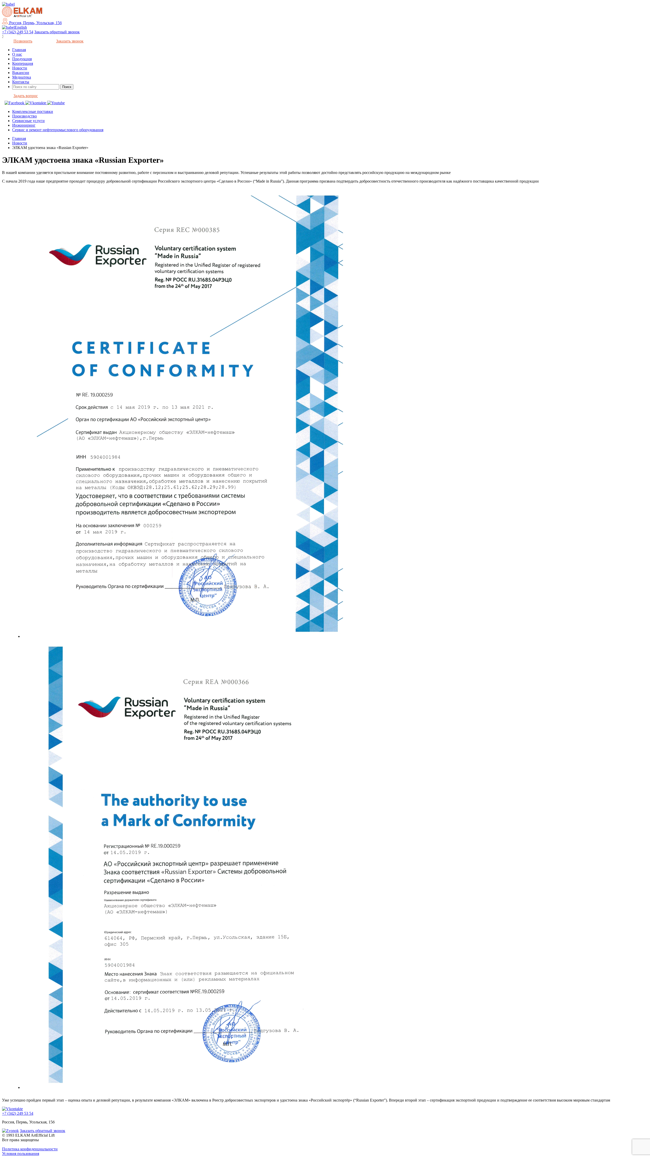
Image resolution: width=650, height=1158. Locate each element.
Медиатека (21, 77)
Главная (19, 50)
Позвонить (22, 41)
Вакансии (20, 72)
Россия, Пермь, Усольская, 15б (35, 23)
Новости (19, 68)
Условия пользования (20, 1153)
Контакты (20, 82)
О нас (17, 54)
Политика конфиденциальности (30, 1149)
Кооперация (22, 63)
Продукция (22, 59)
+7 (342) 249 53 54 (17, 32)
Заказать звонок (70, 41)
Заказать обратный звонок (57, 32)
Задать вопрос (25, 96)
